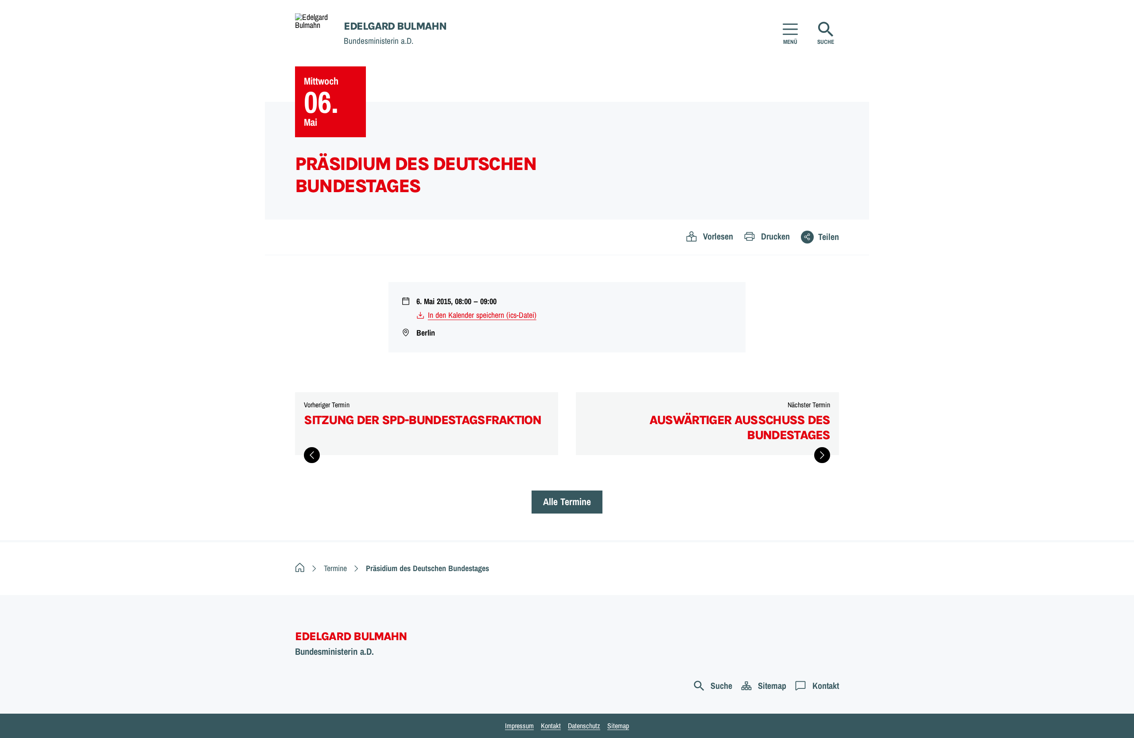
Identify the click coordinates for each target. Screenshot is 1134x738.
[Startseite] (300, 568)
